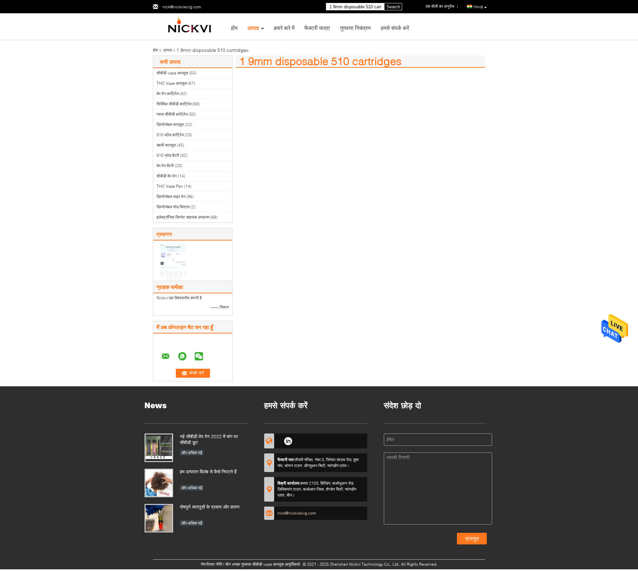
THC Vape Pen (170, 186)
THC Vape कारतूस (172, 83)
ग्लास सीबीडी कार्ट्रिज (172, 114)
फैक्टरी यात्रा (317, 28)
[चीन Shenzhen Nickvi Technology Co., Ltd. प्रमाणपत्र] (173, 261)
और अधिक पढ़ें (191, 452)
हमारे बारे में (284, 28)
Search (393, 6)
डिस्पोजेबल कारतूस (170, 124)
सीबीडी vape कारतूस (172, 72)
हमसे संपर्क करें (395, 28)
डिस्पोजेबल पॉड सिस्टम (173, 206)
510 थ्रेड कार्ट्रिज (170, 134)
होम (234, 28)
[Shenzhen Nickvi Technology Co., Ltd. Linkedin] (288, 440)
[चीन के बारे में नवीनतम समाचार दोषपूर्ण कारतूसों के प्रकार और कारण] (159, 518)
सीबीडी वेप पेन (167, 175)
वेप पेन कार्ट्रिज (167, 93)
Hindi (478, 6)
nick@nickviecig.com (181, 6)
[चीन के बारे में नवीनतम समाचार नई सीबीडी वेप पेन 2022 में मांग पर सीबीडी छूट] (159, 447)
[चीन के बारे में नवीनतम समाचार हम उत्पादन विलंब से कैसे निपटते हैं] (159, 483)
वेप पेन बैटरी (165, 165)
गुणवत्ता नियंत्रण (355, 28)
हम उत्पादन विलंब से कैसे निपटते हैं (208, 471)
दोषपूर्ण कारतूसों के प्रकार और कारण (210, 507)
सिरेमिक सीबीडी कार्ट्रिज (174, 103)
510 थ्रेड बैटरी (168, 155)
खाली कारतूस (166, 145)
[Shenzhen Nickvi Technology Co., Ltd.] (189, 26)
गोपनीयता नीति (211, 564)
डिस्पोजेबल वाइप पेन (171, 196)
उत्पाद (253, 28)
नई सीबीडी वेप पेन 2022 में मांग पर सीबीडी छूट (209, 439)
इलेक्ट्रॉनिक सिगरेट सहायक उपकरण (183, 217)
